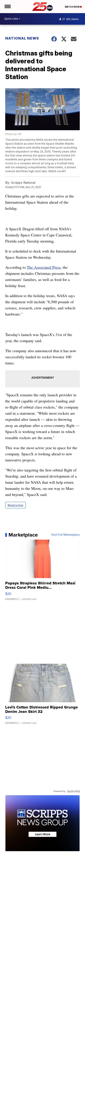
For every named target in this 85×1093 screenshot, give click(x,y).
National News (22, 38)
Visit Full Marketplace (65, 534)
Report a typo (15, 505)
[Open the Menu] (7, 6)
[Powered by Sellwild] (73, 791)
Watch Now (72, 6)
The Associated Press (44, 267)
